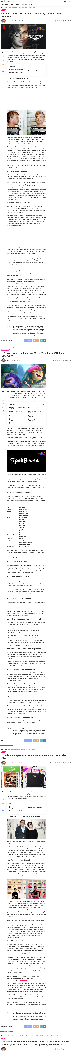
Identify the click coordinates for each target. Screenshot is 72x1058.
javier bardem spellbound (39, 730)
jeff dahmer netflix (35, 326)
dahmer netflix (20, 326)
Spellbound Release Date (16, 411)
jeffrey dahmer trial (31, 333)
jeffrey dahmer (20, 327)
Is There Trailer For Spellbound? (17, 422)
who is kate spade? (34, 1020)
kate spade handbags (27, 1018)
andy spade (16, 1012)
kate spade (33, 1013)
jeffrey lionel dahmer (18, 335)
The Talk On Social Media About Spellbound (17, 419)
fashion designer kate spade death (21, 1013)
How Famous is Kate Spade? (36, 807)
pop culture (41, 733)
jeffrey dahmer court (29, 327)
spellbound (16, 734)
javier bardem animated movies (24, 730)
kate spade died (30, 1016)
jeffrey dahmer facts (18, 329)
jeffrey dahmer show (22, 332)
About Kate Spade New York (16, 810)
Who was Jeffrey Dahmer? (35, 70)
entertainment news (35, 728)
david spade (22, 1012)
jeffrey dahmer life (22, 330)
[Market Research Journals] (9, 1)
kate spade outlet (34, 1019)
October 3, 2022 (27, 283)
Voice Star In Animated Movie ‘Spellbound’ (35, 416)
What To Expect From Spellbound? (33, 419)
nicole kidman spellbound (32, 733)
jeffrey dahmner (40, 333)
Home (2, 7)
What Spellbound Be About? (36, 407)
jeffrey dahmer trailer (21, 333)
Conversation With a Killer (16, 69)
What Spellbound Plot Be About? (34, 412)
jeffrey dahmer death (40, 327)
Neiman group (16, 959)
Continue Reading (6, 745)
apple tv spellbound (18, 728)
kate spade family (39, 1016)
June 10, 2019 (23, 980)
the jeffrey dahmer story (29, 335)
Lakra (7, 20)
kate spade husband (38, 1018)
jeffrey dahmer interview (29, 329)
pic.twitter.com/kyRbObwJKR (28, 978)
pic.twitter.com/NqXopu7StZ (26, 281)
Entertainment (8, 347)
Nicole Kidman (22, 731)
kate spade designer (21, 1016)
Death (27, 1012)
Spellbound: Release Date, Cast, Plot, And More (17, 408)
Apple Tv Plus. (26, 604)
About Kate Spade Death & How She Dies (17, 807)
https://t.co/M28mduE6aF (13, 978)
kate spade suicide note (23, 1020)
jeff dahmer (27, 326)
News (6, 7)
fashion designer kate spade (36, 1012)
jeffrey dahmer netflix (32, 330)
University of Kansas (28, 909)
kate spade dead (34, 1015)
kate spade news (25, 1019)
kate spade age (40, 1013)
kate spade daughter (24, 1015)
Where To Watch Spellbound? (17, 415)
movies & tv (16, 731)
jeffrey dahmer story (32, 332)
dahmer (15, 326)
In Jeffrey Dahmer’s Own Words (17, 72)
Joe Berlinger (10, 316)
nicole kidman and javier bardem (34, 731)
